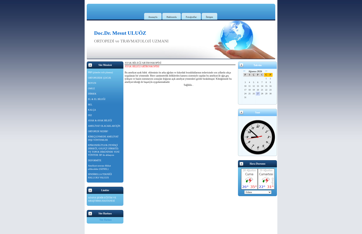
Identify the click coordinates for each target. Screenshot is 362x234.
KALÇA (92, 110)
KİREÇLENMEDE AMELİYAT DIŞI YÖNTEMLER (103, 138)
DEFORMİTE (94, 160)
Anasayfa (152, 17)
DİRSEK (92, 93)
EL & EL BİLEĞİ (96, 99)
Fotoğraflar (191, 17)
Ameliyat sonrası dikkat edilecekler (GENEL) (99, 167)
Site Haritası (106, 219)
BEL (90, 104)
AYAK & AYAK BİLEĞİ (100, 120)
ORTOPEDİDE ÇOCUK (99, 78)
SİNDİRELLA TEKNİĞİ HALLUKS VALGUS (100, 176)
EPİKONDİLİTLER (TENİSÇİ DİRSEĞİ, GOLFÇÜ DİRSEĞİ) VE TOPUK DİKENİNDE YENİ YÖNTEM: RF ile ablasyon (103, 150)
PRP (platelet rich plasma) (100, 72)
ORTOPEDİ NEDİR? (98, 131)
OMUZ (91, 88)
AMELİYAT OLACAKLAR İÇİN (104, 126)
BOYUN (92, 83)
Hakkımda (172, 17)
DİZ (90, 115)
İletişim (209, 17)
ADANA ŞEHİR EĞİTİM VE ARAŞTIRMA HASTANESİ (102, 199)
